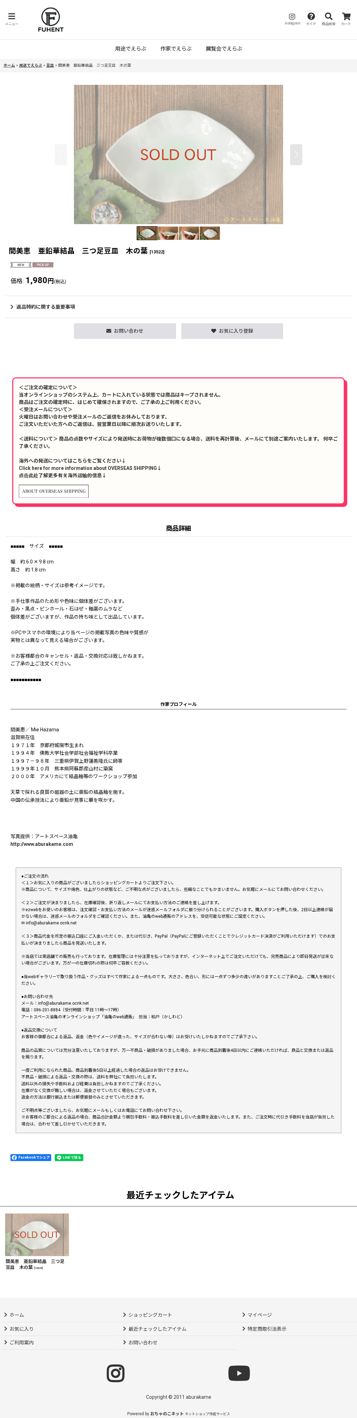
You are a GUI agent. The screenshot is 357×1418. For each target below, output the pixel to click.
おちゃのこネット (167, 1413)
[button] (11, 19)
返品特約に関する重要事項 (45, 307)
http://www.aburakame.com (41, 844)
